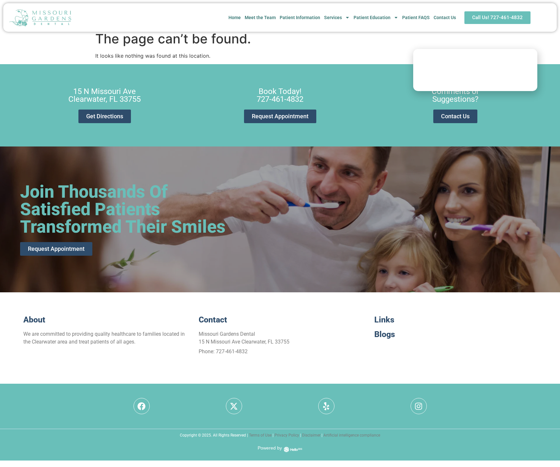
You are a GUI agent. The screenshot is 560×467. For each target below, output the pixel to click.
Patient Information (300, 17)
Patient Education (372, 17)
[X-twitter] (234, 406)
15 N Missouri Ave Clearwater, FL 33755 (244, 342)
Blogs (384, 334)
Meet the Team (260, 17)
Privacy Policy (286, 435)
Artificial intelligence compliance (351, 435)
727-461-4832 (232, 351)
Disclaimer (311, 435)
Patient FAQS (416, 17)
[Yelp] (326, 406)
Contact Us (445, 17)
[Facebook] (142, 406)
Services (333, 17)
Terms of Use (260, 435)
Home (234, 17)
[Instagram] (419, 406)
